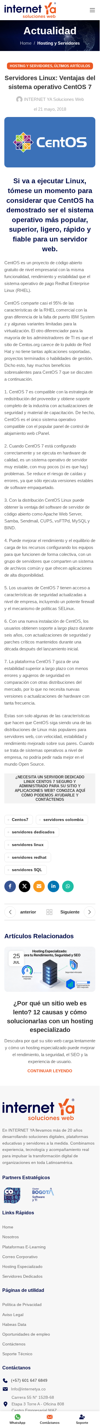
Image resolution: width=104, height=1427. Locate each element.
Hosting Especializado (22, 1266)
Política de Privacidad (22, 1304)
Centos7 (20, 820)
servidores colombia (63, 820)
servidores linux (28, 845)
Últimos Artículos (72, 66)
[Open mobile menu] (92, 10)
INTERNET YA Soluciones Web (54, 99)
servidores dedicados (33, 832)
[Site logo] (30, 9)
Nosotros (10, 1237)
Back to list (49, 912)
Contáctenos (13, 1344)
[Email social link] (39, 886)
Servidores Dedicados (22, 1276)
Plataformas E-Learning (24, 1247)
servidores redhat (29, 857)
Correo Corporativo (20, 1256)
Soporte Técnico (17, 1354)
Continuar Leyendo (49, 1071)
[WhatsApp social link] (68, 886)
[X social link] (24, 886)
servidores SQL (27, 870)
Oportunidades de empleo (26, 1334)
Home (25, 43)
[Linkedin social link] (53, 886)
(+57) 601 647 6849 (29, 1380)
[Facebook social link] (10, 886)
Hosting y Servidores (58, 43)
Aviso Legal (12, 1314)
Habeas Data (14, 1324)
